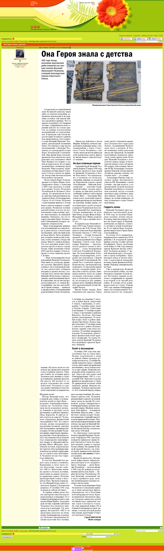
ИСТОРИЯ (10, 41)
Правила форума (147, 35)
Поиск (156, 35)
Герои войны (24, 41)
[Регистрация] (35, 26)
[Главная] (32, 26)
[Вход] (38, 26)
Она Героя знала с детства (37, 41)
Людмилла (20, 47)
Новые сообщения (126, 35)
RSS (93, 4)
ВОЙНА (16, 41)
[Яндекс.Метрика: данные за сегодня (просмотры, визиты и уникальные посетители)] (87, 549)
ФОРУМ (3, 41)
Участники (136, 35)
